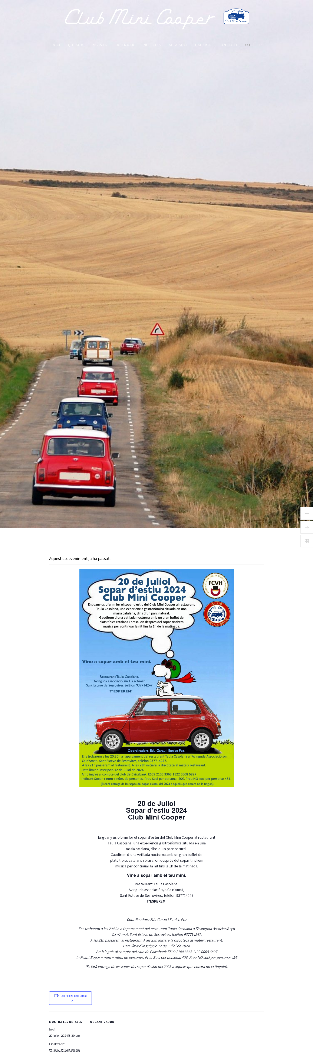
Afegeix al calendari (74, 996)
